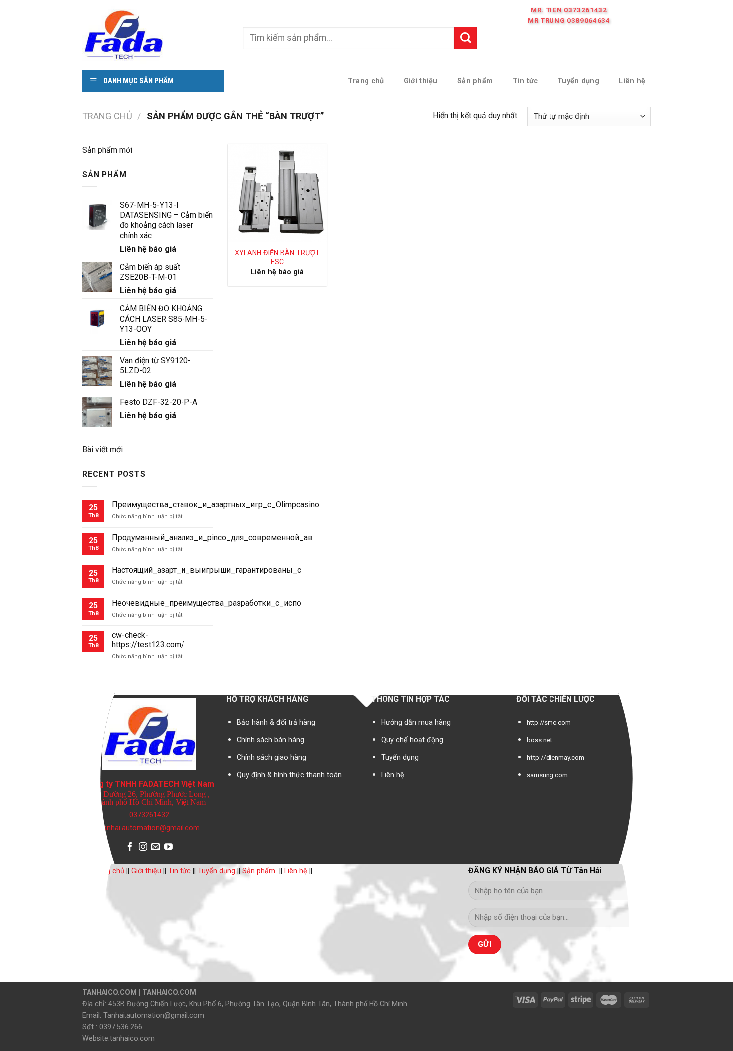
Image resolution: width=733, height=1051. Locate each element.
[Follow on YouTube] (168, 847)
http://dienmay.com (555, 757)
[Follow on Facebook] (130, 847)
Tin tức (179, 871)
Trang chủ (107, 116)
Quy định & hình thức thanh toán (289, 775)
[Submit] (465, 38)
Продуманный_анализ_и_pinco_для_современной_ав (212, 537)
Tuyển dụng (400, 757)
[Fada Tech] (155, 33)
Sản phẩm (258, 871)
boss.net (539, 740)
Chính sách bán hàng (270, 740)
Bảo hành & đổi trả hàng (276, 722)
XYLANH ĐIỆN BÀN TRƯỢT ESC (277, 257)
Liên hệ (392, 775)
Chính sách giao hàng (271, 757)
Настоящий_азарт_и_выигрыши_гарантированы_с (206, 570)
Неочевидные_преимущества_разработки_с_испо (206, 603)
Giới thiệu (146, 871)
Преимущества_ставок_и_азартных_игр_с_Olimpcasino (215, 504)
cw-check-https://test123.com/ (148, 640)
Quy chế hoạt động (412, 740)
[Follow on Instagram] (143, 847)
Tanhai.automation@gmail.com (149, 828)
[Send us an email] (155, 847)
